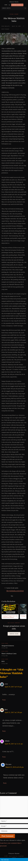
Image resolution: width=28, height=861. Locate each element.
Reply (4, 700)
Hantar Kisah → (17, 4)
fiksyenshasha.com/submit (15, 591)
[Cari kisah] (9, 5)
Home (6, 4)
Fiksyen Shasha (14, 1)
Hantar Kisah (14, 633)
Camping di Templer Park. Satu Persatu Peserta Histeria (10, 616)
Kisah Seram (14, 14)
